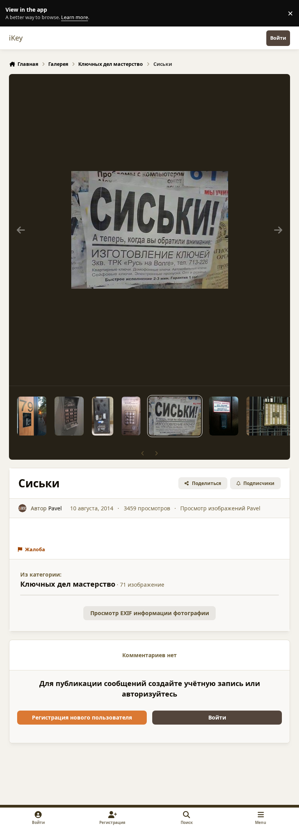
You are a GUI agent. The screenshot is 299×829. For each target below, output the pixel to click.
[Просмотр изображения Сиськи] (175, 416)
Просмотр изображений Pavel (220, 508)
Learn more (15, 13)
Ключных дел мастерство (67, 584)
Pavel (55, 508)
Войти (217, 717)
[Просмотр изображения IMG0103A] (223, 416)
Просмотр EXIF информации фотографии (149, 613)
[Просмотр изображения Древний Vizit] (69, 416)
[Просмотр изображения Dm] (102, 416)
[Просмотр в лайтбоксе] (149, 230)
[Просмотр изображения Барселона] (31, 416)
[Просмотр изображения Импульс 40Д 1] (131, 416)
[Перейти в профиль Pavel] (22, 508)
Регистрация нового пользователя (82, 717)
